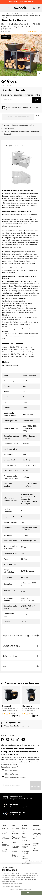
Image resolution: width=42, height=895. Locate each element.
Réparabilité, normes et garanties (20, 635)
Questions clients (11, 645)
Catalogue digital (5, 832)
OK (36, 99)
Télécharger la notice (12, 365)
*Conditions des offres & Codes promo (37, 835)
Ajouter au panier (18, 116)
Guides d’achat (4, 850)
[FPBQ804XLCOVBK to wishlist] (37, 117)
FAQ (5, 666)
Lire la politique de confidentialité (11, 886)
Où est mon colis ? (26, 832)
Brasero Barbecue (27, 14)
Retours (24, 837)
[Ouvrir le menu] (3, 7)
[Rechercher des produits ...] (8, 8)
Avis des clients (10, 656)
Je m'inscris (35, 785)
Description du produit (14, 145)
